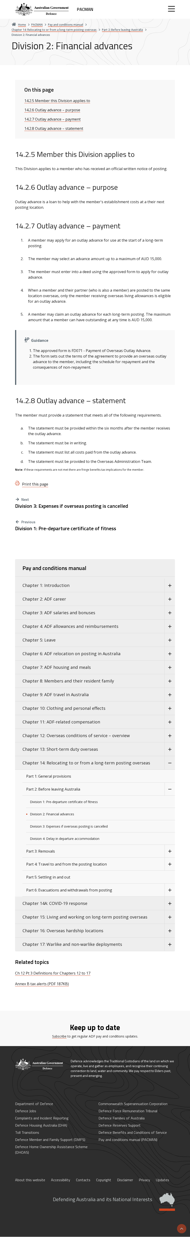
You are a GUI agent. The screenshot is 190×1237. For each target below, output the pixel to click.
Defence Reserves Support (119, 1125)
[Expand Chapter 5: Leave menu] (170, 640)
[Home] (39, 1064)
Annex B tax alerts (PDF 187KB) (42, 983)
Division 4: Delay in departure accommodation (64, 838)
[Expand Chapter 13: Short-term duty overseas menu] (170, 749)
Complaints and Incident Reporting (42, 1118)
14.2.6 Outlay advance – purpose (52, 109)
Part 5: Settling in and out (48, 877)
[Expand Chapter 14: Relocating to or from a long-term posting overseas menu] (170, 763)
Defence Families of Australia (121, 1118)
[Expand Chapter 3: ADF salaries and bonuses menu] (170, 613)
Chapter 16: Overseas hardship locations (62, 930)
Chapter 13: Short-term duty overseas (60, 749)
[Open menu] (171, 9)
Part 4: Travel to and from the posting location (66, 864)
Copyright (103, 1180)
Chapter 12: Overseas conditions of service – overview (76, 735)
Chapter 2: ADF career (44, 599)
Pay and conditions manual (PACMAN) (127, 1139)
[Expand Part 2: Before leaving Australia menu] (170, 789)
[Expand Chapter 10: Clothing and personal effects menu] (170, 708)
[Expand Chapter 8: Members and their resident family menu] (170, 681)
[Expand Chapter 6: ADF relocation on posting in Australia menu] (170, 654)
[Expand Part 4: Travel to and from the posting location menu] (170, 864)
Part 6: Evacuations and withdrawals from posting (69, 890)
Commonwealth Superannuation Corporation (133, 1103)
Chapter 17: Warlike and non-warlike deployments (72, 944)
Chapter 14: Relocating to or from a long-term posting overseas (86, 763)
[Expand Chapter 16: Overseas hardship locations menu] (170, 931)
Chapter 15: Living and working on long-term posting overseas (84, 917)
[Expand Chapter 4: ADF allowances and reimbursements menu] (170, 626)
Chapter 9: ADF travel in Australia (55, 694)
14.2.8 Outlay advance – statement (53, 128)
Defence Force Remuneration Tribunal (127, 1111)
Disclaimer (125, 1180)
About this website (30, 1180)
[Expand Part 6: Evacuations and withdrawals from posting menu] (170, 890)
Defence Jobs (25, 1111)
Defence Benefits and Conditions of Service (132, 1132)
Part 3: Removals (40, 851)
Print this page (35, 484)
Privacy (144, 1180)
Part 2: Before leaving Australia (53, 789)
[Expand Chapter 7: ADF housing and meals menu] (170, 667)
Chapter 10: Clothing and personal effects (63, 708)
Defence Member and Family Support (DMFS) (50, 1139)
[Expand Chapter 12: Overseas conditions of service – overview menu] (170, 735)
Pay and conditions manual (54, 568)
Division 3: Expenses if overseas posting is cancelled (71, 506)
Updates (162, 1180)
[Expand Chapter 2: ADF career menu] (170, 599)
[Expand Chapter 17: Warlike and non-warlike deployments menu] (170, 944)
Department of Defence (34, 1103)
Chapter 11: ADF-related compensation (61, 722)
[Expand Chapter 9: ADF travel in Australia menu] (170, 694)
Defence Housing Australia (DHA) (41, 1125)
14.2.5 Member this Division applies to (57, 100)
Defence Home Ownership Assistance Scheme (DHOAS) (51, 1149)
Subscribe (59, 1036)
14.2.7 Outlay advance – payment (52, 119)
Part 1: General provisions (48, 776)
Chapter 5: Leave (39, 640)
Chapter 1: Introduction (46, 585)
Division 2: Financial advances (52, 814)
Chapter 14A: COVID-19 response (54, 903)
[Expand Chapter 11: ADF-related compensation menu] (170, 722)
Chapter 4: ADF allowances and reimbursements (70, 626)
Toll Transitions (27, 1132)
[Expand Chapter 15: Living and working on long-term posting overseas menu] (170, 917)
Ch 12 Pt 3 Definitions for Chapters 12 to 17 (52, 973)
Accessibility (60, 1180)
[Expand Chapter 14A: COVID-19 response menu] (170, 903)
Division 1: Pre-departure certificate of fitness (65, 528)
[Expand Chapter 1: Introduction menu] (170, 585)
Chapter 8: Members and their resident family (68, 681)
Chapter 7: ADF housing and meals (56, 667)
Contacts (83, 1180)
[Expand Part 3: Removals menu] (170, 851)
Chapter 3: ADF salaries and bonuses (58, 612)
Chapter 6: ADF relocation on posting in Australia (71, 653)
